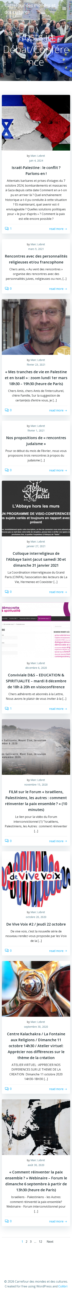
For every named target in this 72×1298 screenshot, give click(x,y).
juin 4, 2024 (36, 160)
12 (40, 1242)
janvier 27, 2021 (36, 546)
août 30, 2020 (36, 1165)
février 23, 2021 (36, 364)
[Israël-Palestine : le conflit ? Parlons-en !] (36, 122)
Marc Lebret (37, 155)
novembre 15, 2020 (36, 784)
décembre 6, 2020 (36, 668)
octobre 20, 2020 (36, 917)
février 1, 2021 (36, 430)
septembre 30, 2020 (36, 1026)
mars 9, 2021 (36, 249)
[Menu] (64, 8)
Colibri (62, 1286)
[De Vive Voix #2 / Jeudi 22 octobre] (36, 879)
